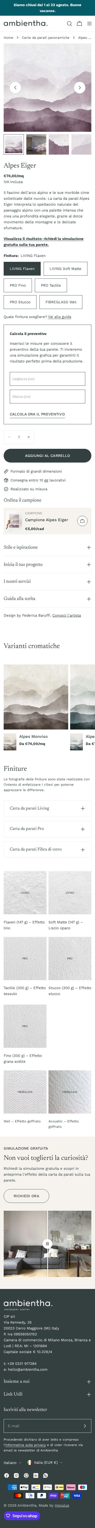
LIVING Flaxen (22, 268)
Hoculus (62, 1505)
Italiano (10, 1463)
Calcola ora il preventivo (37, 414)
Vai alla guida (59, 317)
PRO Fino (18, 285)
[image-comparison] (47, 1244)
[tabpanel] (47, 707)
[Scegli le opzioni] (82, 521)
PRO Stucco (20, 302)
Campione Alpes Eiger (46, 520)
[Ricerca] (69, 23)
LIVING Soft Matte (65, 268)
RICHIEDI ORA (26, 1196)
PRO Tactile (51, 285)
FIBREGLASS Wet (61, 302)
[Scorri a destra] (80, 87)
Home (8, 38)
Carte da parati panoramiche (45, 38)
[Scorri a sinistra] (15, 87)
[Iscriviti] (85, 1426)
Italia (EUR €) (46, 1462)
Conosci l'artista (66, 615)
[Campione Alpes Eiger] (14, 521)
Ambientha (27, 1505)
